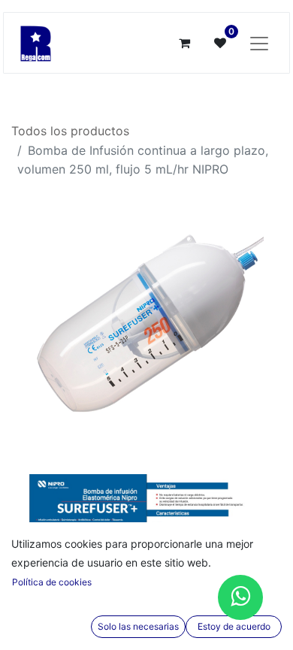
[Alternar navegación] (259, 43)
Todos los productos (70, 130)
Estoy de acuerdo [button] (234, 626)
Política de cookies (52, 582)
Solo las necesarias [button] (138, 626)
